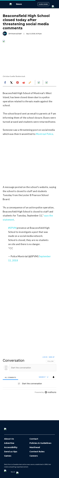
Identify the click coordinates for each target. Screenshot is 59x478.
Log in (45, 357)
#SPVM (12, 227)
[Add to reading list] (47, 82)
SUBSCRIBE (43, 4)
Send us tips (10, 451)
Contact (34, 439)
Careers (34, 456)
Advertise (9, 443)
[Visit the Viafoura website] (50, 392)
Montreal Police (44, 134)
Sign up (51, 357)
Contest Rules (37, 451)
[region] (29, 375)
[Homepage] (9, 428)
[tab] (10, 377)
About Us (9, 439)
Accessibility (10, 447)
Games (7, 456)
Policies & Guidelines (40, 443)
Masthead (35, 447)
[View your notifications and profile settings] (53, 377)
